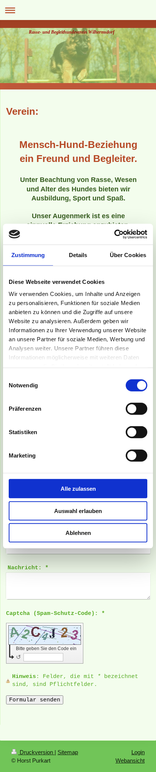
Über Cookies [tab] (128, 255)
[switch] (136, 409)
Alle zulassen (78, 488)
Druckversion (36, 752)
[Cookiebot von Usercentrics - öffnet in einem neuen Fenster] (114, 234)
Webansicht (130, 760)
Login (138, 752)
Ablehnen (78, 533)
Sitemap (68, 752)
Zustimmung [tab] (28, 255)
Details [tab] (78, 255)
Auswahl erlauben (78, 510)
